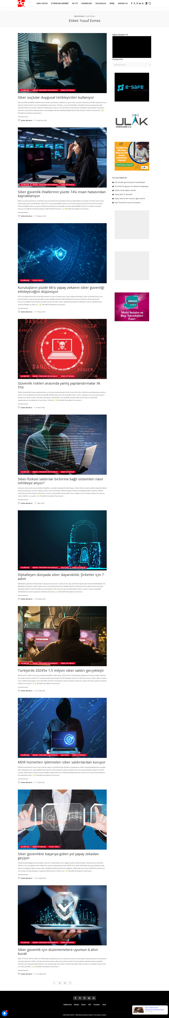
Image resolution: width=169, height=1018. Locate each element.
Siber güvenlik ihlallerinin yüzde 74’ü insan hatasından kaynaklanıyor (62, 193)
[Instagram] (137, 3)
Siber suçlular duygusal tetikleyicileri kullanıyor (56, 97)
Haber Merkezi (26, 120)
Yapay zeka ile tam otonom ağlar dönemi (130, 198)
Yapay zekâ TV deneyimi (123, 194)
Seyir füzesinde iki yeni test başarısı (127, 202)
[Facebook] (132, 3)
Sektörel (65, 567)
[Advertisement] (132, 224)
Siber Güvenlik (67, 90)
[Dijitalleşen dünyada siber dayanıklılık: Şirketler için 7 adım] (62, 540)
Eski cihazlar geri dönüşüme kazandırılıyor (130, 182)
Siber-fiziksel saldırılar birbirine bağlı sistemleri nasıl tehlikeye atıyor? (60, 481)
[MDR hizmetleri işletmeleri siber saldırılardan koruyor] (62, 728)
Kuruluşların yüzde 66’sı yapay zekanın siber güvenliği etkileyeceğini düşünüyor (61, 289)
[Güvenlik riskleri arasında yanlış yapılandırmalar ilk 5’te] (62, 349)
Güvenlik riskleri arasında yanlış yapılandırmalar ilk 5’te (59, 385)
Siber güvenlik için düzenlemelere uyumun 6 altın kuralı (58, 951)
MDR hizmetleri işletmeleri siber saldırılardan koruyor (62, 762)
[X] (134, 3)
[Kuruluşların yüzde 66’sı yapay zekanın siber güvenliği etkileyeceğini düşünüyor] (62, 253)
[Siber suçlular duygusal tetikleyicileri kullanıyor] (62, 63)
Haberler (25, 90)
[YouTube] (143, 3)
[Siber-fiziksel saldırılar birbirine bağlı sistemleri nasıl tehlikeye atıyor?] (62, 445)
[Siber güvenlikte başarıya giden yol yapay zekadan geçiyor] (62, 820)
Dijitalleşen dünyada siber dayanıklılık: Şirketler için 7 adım (61, 576)
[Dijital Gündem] (21, 3)
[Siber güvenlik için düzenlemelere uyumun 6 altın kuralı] (62, 915)
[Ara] (149, 3)
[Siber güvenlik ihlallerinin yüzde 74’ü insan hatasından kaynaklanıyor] (62, 157)
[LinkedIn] (140, 3)
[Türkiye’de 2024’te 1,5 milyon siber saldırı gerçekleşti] (62, 636)
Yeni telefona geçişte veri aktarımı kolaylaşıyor (132, 186)
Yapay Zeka (38, 280)
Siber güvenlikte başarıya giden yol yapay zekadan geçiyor (58, 855)
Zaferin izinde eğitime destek (125, 190)
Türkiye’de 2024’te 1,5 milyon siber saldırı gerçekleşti (61, 670)
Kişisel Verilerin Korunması (45, 90)
